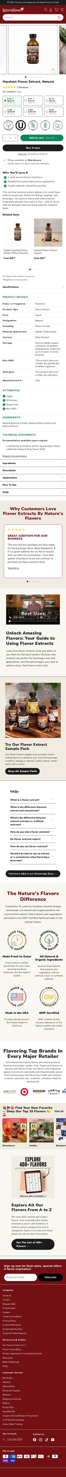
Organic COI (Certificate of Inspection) (20, 1415)
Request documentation (15, 456)
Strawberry (8, 1145)
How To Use (9, 484)
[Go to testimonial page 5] (38, 581)
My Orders (8, 1378)
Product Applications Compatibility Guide (22, 1353)
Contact (6, 1299)
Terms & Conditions (12, 1316)
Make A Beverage (11, 1362)
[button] (56, 9)
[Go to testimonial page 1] (27, 581)
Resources (8, 1358)
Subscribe (50, 1277)
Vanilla (33, 1145)
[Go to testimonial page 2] (30, 581)
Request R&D (9, 1304)
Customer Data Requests (15, 1333)
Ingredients (9, 463)
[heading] (13, 9)
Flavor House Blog (12, 1349)
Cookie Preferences (12, 1325)
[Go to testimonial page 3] (33, 581)
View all (59, 1111)
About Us (7, 1295)
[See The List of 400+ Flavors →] (33, 1176)
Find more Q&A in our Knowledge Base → (33, 873)
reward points (21, 280)
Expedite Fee (9, 1411)
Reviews (7, 1394)
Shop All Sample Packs (22, 771)
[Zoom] (53, 70)
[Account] (51, 9)
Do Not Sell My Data (12, 1329)
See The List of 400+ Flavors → (29, 1244)
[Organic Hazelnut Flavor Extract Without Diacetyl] (18, 232)
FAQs (6, 492)
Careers (6, 1312)
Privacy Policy (9, 1320)
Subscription (9, 1386)
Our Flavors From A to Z (14, 1345)
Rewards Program (11, 1390)
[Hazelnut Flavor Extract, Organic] (48, 232)
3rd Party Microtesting (13, 1420)
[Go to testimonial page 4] (36, 581)
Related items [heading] (11, 214)
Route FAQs (8, 1407)
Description (9, 470)
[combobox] (33, 17)
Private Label (9, 1308)
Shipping (22, 154)
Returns (6, 1403)
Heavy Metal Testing (12, 1424)
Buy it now (33, 148)
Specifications (11, 286)
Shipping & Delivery (12, 1399)
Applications (10, 477)
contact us (29, 276)
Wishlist (7, 1382)
